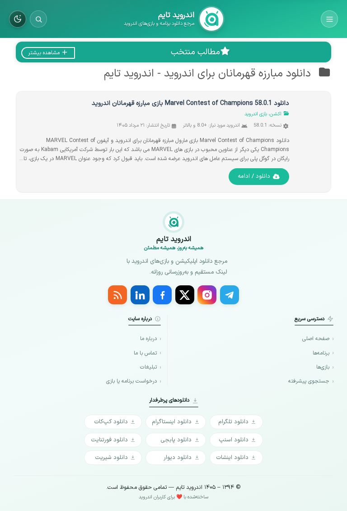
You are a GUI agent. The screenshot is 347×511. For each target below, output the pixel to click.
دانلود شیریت (111, 457)
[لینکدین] (140, 294)
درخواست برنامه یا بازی (131, 381)
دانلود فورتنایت (109, 439)
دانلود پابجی (176, 439)
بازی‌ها (322, 367)
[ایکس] (184, 294)
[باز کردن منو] (329, 19)
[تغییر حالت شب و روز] (17, 19)
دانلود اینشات (232, 457)
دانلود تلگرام (233, 421)
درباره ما (148, 339)
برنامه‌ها (321, 353)
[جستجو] (38, 19)
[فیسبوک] (162, 294)
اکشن (275, 114)
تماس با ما (145, 353)
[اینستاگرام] (206, 294)
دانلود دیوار (178, 457)
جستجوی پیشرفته (308, 381)
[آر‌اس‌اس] (117, 294)
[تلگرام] (229, 294)
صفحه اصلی (315, 339)
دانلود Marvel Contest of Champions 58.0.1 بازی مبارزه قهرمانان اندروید (190, 103)
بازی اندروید (255, 114)
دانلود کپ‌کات (111, 421)
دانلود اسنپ (234, 439)
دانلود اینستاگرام (172, 421)
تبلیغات (148, 367)
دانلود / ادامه (254, 176)
